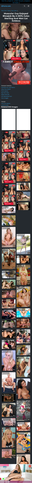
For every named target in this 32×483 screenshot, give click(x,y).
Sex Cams (14, 10)
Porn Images (4, 98)
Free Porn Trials (5, 10)
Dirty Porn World (5, 89)
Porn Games (4, 91)
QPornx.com (6, 6)
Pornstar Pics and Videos (8, 87)
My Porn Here (5, 93)
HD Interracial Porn (6, 96)
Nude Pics (11, 1)
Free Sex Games (5, 103)
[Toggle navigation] (28, 6)
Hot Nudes (16, 2)
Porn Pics (4, 1)
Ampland (26, 1)
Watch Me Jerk (19, 1)
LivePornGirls (5, 105)
